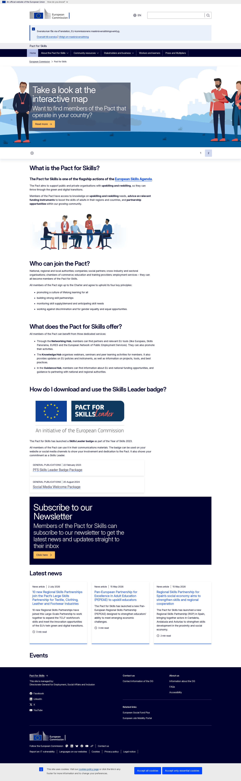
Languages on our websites (73, 751)
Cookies (96, 751)
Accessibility (175, 692)
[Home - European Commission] (52, 14)
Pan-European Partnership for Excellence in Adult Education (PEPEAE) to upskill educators (115, 596)
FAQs (172, 686)
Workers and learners (149, 53)
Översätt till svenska (47, 36)
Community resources (85, 53)
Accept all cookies (147, 770)
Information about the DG (182, 681)
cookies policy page (89, 769)
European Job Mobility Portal (137, 718)
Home (33, 53)
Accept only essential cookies (182, 770)
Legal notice (129, 751)
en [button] (139, 15)
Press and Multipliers (175, 53)
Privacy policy (111, 751)
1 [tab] (200, 153)
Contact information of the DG (138, 681)
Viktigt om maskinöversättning (74, 36)
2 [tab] (208, 153)
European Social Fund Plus (136, 712)
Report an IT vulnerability (42, 751)
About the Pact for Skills (53, 53)
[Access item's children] (68, 53)
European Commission (40, 61)
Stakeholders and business (117, 53)
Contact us (103, 746)
